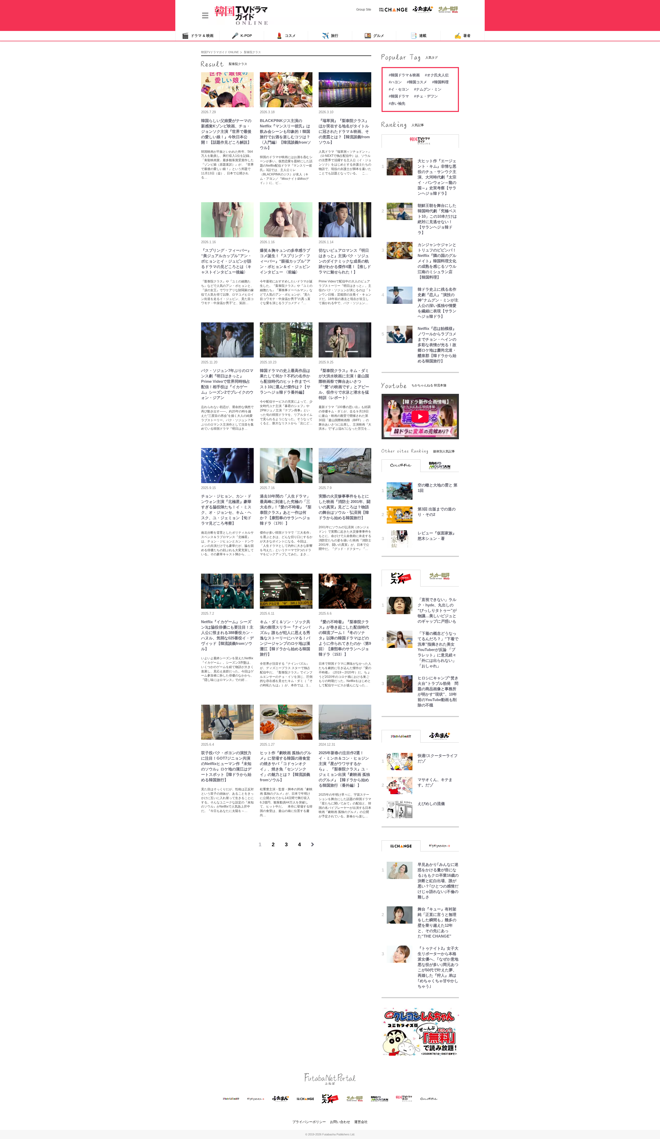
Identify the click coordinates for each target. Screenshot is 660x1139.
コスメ (286, 35)
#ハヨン (395, 82)
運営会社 (361, 1122)
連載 (418, 35)
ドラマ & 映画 (197, 35)
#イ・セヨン (399, 89)
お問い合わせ (340, 1122)
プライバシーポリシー (309, 1122)
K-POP (242, 35)
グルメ (374, 35)
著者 (462, 35)
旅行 (330, 35)
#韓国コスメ (417, 82)
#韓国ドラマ (399, 96)
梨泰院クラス (252, 52)
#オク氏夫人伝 (437, 75)
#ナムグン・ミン (427, 89)
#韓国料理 (440, 82)
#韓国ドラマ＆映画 (404, 75)
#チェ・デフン (426, 96)
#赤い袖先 (397, 103)
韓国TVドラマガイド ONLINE (220, 52)
